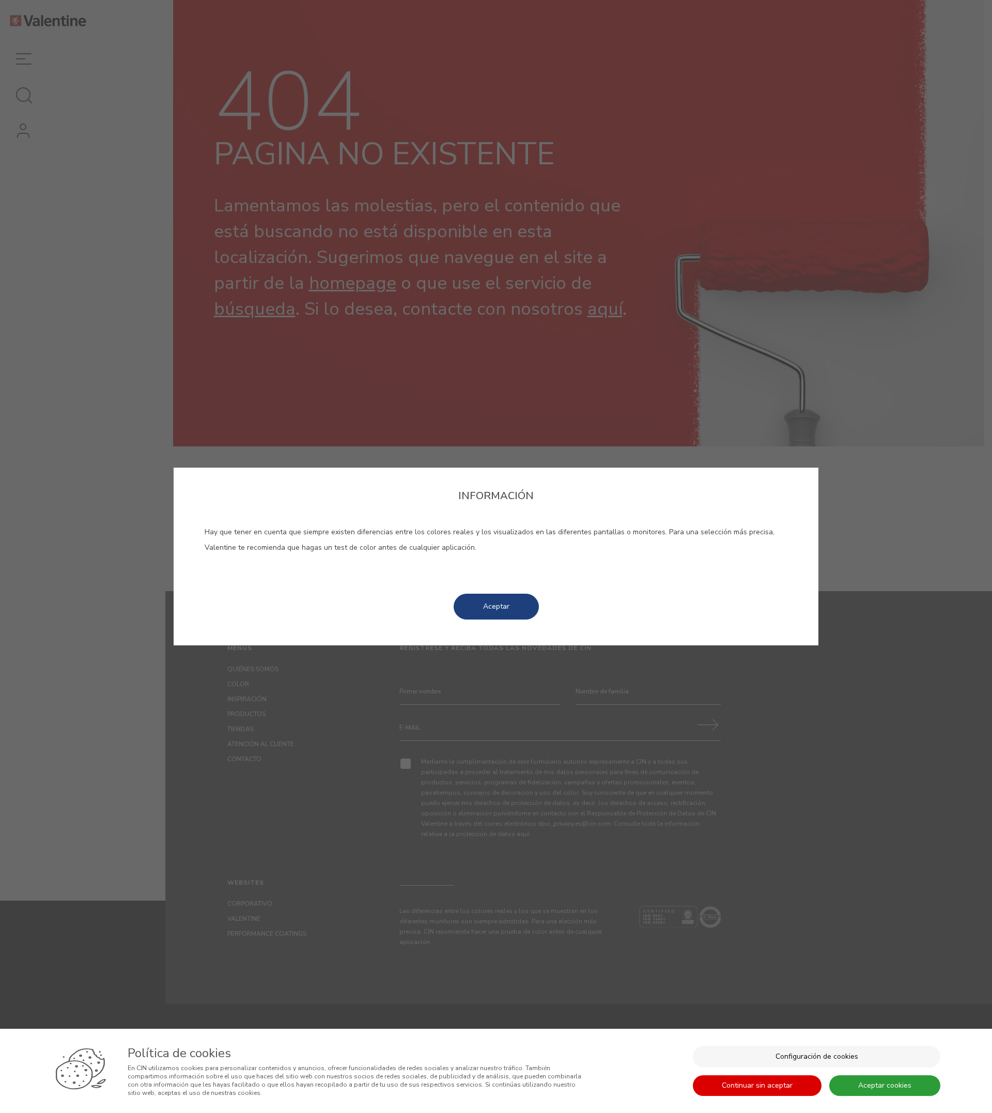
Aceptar (496, 606)
